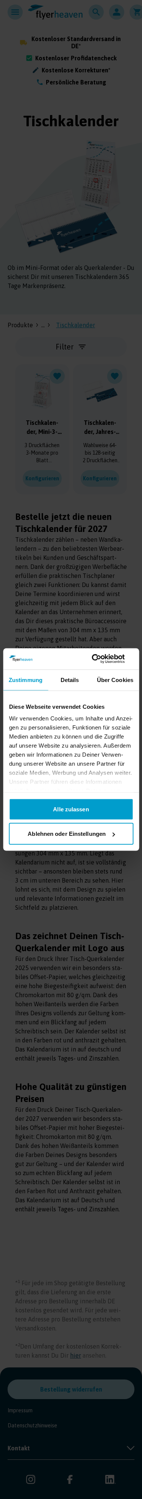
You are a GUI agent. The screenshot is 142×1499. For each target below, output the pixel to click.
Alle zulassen (71, 809)
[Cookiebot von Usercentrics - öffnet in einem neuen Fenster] (101, 659)
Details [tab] (70, 679)
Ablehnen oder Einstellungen (67, 834)
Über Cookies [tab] (115, 679)
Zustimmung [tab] (25, 679)
